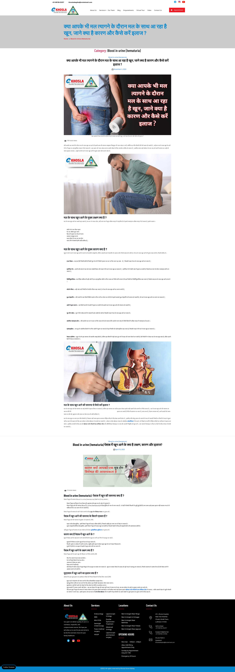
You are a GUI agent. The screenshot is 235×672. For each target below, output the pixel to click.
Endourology (98, 614)
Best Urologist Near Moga (131, 614)
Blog (119, 10)
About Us (93, 10)
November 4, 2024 (120, 69)
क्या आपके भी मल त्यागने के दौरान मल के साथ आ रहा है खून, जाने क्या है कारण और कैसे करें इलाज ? (117, 62)
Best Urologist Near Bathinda (128, 621)
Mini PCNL (97, 620)
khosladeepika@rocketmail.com (80, 2)
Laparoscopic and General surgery (110, 635)
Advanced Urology (109, 628)
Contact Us (158, 10)
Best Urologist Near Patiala (131, 626)
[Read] (179, 1)
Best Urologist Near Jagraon (131, 629)
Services (102, 10)
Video (149, 10)
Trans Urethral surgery (99, 630)
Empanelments (128, 10)
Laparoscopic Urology (110, 615)
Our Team (111, 10)
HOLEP (96, 634)
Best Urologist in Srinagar (130, 617)
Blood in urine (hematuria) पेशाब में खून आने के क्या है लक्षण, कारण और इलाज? (117, 444)
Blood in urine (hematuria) (80, 39)
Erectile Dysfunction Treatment (110, 621)
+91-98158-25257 (58, 2)
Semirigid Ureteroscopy (99, 624)
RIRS (95, 617)
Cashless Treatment (8, 667)
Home (66, 39)
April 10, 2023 (120, 449)
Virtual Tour (141, 10)
